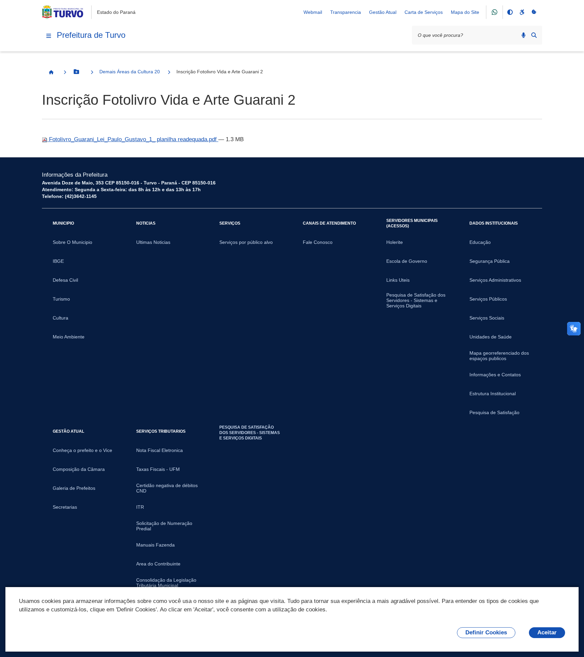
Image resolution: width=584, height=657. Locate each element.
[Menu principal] (48, 36)
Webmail (312, 12)
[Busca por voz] (523, 35)
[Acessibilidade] (521, 12)
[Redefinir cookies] (534, 12)
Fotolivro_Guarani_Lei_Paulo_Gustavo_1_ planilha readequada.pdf (132, 139)
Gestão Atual (382, 12)
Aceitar (547, 632)
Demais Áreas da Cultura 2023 (129, 71)
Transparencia (345, 12)
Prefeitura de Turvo (91, 35)
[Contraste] (509, 12)
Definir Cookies (486, 632)
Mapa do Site (465, 12)
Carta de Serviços (424, 12)
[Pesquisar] (534, 35)
